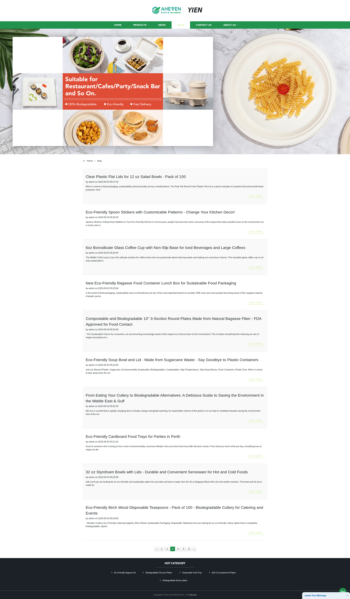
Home (117, 25)
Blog (180, 25)
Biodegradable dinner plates (175, 580)
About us (229, 25)
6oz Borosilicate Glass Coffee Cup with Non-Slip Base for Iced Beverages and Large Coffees (165, 248)
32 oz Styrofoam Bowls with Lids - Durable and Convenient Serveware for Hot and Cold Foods (167, 472)
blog (99, 161)
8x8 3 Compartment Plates (224, 572)
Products (140, 25)
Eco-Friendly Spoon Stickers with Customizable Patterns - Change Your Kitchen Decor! (160, 212)
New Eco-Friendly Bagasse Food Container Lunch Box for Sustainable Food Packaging (161, 283)
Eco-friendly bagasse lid (124, 572)
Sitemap (192, 595)
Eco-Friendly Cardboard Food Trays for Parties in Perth (133, 436)
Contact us (204, 25)
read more (255, 196)
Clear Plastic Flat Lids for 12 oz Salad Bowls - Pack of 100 (136, 177)
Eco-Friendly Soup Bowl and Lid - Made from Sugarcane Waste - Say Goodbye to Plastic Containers (172, 360)
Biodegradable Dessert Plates (159, 572)
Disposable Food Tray (192, 572)
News (162, 25)
